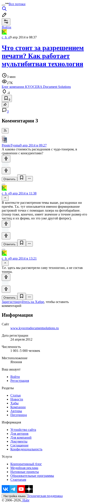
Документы (18, 441)
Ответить (9, 179)
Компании (18, 407)
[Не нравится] (6, 170)
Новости (16, 399)
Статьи (15, 395)
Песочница (18, 415)
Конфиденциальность (26, 449)
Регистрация (19, 380)
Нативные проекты (24, 472)
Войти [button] (6, 27)
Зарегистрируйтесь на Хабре (23, 302)
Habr (25, 500)
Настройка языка (14, 496)
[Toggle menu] (3, 5)
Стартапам (18, 479)
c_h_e (6, 37)
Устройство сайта (23, 430)
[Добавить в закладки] (21, 177)
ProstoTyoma (11, 145)
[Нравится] (6, 158)
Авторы (16, 411)
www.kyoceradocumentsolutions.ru (34, 328)
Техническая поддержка (45, 496)
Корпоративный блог (26, 464)
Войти (15, 377)
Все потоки (17, 4)
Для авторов (19, 433)
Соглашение (19, 445)
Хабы (14, 403)
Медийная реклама (24, 468)
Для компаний (21, 437)
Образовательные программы (32, 476)
